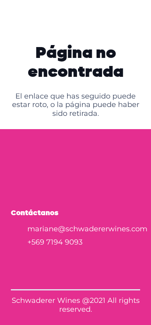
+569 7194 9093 (55, 242)
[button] (12, 16)
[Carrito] (140, 16)
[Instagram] (76, 262)
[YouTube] (99, 262)
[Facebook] (52, 262)
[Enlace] (125, 16)
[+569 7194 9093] (19, 243)
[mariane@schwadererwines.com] (19, 229)
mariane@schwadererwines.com (87, 228)
